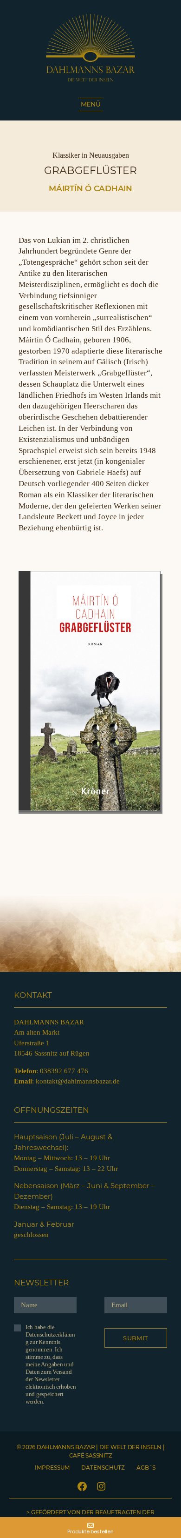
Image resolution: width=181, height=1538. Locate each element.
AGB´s (145, 1467)
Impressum (52, 1467)
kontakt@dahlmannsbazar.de (78, 1081)
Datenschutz (103, 1467)
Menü (91, 104)
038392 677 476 (64, 1071)
